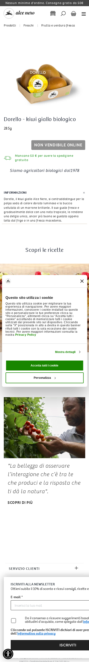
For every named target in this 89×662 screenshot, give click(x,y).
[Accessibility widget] (8, 654)
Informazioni (15, 192)
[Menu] (82, 13)
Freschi (28, 25)
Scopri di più (20, 502)
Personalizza (42, 377)
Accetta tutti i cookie (44, 365)
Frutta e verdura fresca (58, 25)
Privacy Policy (25, 334)
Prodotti (10, 25)
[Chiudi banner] (82, 281)
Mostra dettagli (65, 352)
